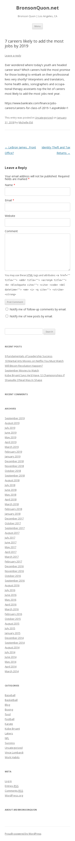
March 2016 (12, 609)
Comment (11, 231)
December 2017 (14, 518)
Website (10, 216)
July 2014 (10, 652)
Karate (9, 724)
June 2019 (10, 432)
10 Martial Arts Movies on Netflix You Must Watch (34, 361)
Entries (12, 786)
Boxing (9, 709)
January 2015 (12, 633)
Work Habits (12, 757)
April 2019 (10, 442)
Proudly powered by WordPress (23, 833)
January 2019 (12, 456)
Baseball (10, 695)
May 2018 (10, 494)
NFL (7, 738)
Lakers (9, 733)
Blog (7, 705)
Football (9, 719)
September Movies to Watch (22, 370)
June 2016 (10, 595)
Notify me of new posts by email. (31, 316)
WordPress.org (14, 795)
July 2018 (10, 485)
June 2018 (10, 490)
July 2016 (10, 590)
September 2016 (15, 580)
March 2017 (12, 556)
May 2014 (10, 662)
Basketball (11, 700)
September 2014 (15, 642)
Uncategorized (44, 117)
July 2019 (10, 428)
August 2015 (12, 623)
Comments (14, 790)
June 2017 (10, 542)
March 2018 (12, 504)
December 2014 (14, 638)
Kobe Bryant (12, 728)
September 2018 (15, 475)
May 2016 (10, 599)
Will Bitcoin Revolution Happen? (24, 365)
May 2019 (10, 437)
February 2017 (13, 561)
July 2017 (10, 537)
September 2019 (15, 418)
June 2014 (10, 657)
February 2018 (13, 509)
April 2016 (10, 604)
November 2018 (14, 466)
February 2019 (13, 451)
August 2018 (12, 480)
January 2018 (12, 514)
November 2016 (14, 571)
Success (10, 743)
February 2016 (13, 614)
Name (10, 185)
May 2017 (10, 547)
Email (9, 200)
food (8, 714)
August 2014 (12, 647)
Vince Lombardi (14, 752)
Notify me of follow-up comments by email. (38, 309)
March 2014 (12, 671)
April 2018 (10, 499)
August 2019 (12, 423)
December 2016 (14, 566)
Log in (8, 781)
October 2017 (13, 523)
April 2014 (10, 666)
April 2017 (10, 552)
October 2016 (13, 576)
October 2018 (13, 471)
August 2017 (12, 533)
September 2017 (15, 528)
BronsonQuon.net (37, 8)
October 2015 (13, 619)
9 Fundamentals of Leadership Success (28, 356)
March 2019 (12, 447)
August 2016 (12, 585)
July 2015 (10, 628)
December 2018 (14, 461)
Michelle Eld (26, 122)
